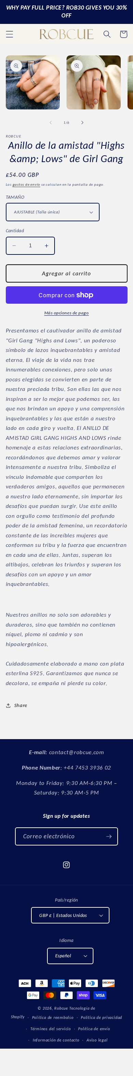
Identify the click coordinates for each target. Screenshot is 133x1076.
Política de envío (94, 1028)
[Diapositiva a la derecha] (82, 122)
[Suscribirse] (109, 836)
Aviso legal (97, 1039)
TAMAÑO (15, 197)
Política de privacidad (101, 1017)
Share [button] (20, 705)
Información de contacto (56, 1039)
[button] (9, 34)
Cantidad (15, 230)
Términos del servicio (50, 1028)
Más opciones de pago (66, 313)
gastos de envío (27, 184)
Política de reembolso (53, 1017)
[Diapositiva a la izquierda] (50, 122)
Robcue (61, 1008)
